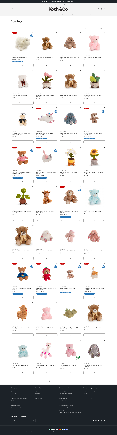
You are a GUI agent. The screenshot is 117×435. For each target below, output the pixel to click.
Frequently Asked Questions (65, 391)
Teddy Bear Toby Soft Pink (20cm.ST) (93, 57)
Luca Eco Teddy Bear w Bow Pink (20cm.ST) (68, 366)
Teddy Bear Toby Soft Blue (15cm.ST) (21, 365)
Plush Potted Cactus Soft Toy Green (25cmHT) (92, 96)
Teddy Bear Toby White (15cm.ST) (20, 95)
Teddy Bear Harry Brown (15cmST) (68, 288)
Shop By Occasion (56, 4)
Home (12, 17)
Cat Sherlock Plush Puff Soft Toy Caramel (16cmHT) (94, 289)
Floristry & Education (15, 403)
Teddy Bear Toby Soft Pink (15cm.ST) (45, 327)
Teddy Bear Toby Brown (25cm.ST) (92, 327)
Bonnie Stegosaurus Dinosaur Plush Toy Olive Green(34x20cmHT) (69, 328)
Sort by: (85, 28)
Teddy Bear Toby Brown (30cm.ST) (20, 250)
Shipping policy (45, 431)
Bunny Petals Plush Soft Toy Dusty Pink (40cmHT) (93, 251)
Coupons (69, 4)
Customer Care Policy (64, 398)
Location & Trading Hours (40, 396)
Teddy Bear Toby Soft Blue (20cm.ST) (93, 211)
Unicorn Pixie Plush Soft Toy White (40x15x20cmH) (44, 134)
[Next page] (67, 380)
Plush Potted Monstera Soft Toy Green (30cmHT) (21, 212)
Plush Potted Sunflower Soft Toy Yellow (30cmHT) (93, 173)
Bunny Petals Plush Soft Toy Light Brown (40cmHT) (69, 58)
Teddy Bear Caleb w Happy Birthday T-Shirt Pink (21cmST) (21, 173)
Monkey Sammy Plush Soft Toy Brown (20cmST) (69, 212)
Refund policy (31, 431)
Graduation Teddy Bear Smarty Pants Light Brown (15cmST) (21, 134)
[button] (12, 9)
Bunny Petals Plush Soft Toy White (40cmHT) (44, 251)
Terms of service (38, 431)
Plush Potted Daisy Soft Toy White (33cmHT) (68, 173)
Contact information (53, 431)
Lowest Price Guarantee (64, 400)
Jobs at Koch (37, 393)
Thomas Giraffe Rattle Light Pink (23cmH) (46, 365)
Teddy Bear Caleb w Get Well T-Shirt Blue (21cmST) (22, 289)
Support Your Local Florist (17, 408)
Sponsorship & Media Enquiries (66, 408)
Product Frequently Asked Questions (19, 398)
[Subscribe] (33, 420)
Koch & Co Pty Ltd (17, 431)
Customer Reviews (39, 398)
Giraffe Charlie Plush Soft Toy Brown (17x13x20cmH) (45, 212)
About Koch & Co (39, 391)
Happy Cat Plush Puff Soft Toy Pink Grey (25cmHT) (46, 173)
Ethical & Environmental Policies (66, 405)
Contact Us (61, 410)
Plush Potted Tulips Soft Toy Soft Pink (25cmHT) (45, 96)
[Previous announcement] (11, 1)
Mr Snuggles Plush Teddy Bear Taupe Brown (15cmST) (93, 134)
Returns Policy (62, 396)
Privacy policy (25, 431)
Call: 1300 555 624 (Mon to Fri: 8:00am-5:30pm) (70, 412)
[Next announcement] (105, 1)
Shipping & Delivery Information (66, 393)
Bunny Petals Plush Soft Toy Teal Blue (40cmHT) (69, 134)
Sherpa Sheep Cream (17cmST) (19, 57)
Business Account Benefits (64, 403)
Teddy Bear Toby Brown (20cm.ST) (68, 95)
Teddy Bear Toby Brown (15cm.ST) (44, 57)
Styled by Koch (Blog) (16, 405)
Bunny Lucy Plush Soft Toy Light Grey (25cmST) (93, 366)
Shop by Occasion (15, 396)
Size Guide (13, 400)
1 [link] (49, 380)
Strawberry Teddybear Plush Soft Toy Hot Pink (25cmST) (46, 289)
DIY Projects (48, 4)
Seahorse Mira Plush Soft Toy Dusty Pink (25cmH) (69, 251)
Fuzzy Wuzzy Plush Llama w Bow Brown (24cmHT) (21, 328)
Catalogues (63, 4)
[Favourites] (101, 9)
